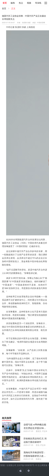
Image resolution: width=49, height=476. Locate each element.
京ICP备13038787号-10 (27, 465)
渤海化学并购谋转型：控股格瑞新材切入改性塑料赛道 (35, 454)
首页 (4, 8)
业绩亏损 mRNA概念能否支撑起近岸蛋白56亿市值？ (35, 426)
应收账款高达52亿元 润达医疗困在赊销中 (35, 440)
